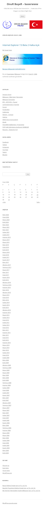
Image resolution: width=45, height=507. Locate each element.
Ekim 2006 (6, 425)
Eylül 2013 (6, 307)
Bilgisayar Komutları (9, 100)
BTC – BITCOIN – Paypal (10, 102)
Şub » (38, 202)
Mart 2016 (6, 290)
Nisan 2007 (6, 410)
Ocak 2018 (6, 255)
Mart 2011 (6, 335)
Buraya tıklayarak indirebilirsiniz (14, 69)
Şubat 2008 (6, 388)
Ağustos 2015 (7, 292)
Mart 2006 (6, 438)
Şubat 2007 (6, 415)
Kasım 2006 (6, 423)
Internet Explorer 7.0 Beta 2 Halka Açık (21, 45)
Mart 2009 (6, 375)
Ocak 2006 (6, 443)
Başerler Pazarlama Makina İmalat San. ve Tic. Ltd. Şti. (19, 488)
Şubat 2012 (6, 325)
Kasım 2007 (6, 395)
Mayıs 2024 (6, 220)
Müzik (4, 122)
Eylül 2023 (6, 222)
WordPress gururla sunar (10, 503)
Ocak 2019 (6, 247)
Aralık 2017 (6, 257)
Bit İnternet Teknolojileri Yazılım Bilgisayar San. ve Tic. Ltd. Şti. (21, 491)
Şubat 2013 (6, 317)
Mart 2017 (6, 272)
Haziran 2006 (7, 430)
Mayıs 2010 (6, 345)
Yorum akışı (6, 470)
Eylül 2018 (6, 250)
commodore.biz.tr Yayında (11, 105)
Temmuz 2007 (7, 405)
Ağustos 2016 (7, 282)
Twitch (5, 152)
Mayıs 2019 (6, 240)
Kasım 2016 (6, 277)
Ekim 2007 (6, 398)
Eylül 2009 (6, 363)
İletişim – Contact (8, 115)
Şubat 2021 (6, 232)
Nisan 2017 (6, 270)
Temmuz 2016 (7, 285)
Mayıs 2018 (6, 252)
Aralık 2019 (6, 235)
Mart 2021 (6, 230)
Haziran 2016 (7, 287)
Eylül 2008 (6, 380)
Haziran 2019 (7, 237)
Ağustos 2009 (7, 365)
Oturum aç (6, 465)
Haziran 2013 (7, 312)
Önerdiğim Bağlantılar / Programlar (13, 125)
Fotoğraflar (6, 110)
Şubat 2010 (6, 353)
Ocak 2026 (6, 217)
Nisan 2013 (6, 315)
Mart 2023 (6, 225)
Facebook (6, 142)
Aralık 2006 (6, 420)
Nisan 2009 (6, 373)
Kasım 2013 (6, 305)
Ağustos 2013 (7, 310)
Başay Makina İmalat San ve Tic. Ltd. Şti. (15, 486)
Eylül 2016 (6, 280)
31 (9, 200)
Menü (22, 16)
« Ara (4, 202)
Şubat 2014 (6, 302)
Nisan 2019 (6, 242)
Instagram (6, 147)
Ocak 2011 (6, 338)
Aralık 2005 (6, 445)
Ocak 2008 (6, 390)
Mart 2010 (6, 350)
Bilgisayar (17, 74)
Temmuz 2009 (7, 368)
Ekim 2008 (6, 378)
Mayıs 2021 (6, 227)
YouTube (5, 150)
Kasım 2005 (6, 448)
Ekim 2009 (6, 360)
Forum (5, 107)
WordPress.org (7, 473)
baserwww (10, 74)
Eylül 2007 (6, 400)
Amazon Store (7, 95)
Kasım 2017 (6, 260)
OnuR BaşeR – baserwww (22, 4)
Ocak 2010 (6, 355)
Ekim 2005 (6, 450)
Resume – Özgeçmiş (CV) (10, 130)
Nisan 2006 (6, 435)
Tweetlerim (6, 167)
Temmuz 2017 (7, 267)
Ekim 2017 (6, 262)
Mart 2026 (6, 215)
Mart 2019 (6, 245)
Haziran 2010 (7, 343)
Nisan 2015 (6, 295)
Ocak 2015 (6, 297)
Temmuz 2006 (7, 428)
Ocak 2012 (6, 328)
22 (37, 195)
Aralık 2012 (6, 323)
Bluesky (5, 155)
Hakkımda (6, 112)
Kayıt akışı (6, 468)
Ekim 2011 (6, 330)
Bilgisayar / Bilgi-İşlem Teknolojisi (13, 97)
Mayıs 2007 (6, 408)
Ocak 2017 (6, 275)
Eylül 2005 (6, 453)
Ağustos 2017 (7, 265)
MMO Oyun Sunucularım (10, 120)
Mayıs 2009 (6, 370)
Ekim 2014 (6, 300)
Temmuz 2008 (7, 383)
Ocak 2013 (6, 320)
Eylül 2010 (6, 340)
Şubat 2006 (6, 440)
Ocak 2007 (6, 418)
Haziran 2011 (7, 333)
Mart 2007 (6, 413)
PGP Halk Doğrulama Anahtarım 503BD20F (16, 127)
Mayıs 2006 (6, 433)
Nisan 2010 (6, 348)
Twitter (5, 145)
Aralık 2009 (6, 358)
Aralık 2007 (6, 393)
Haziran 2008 (7, 385)
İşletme (5, 117)
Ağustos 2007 (7, 403)
